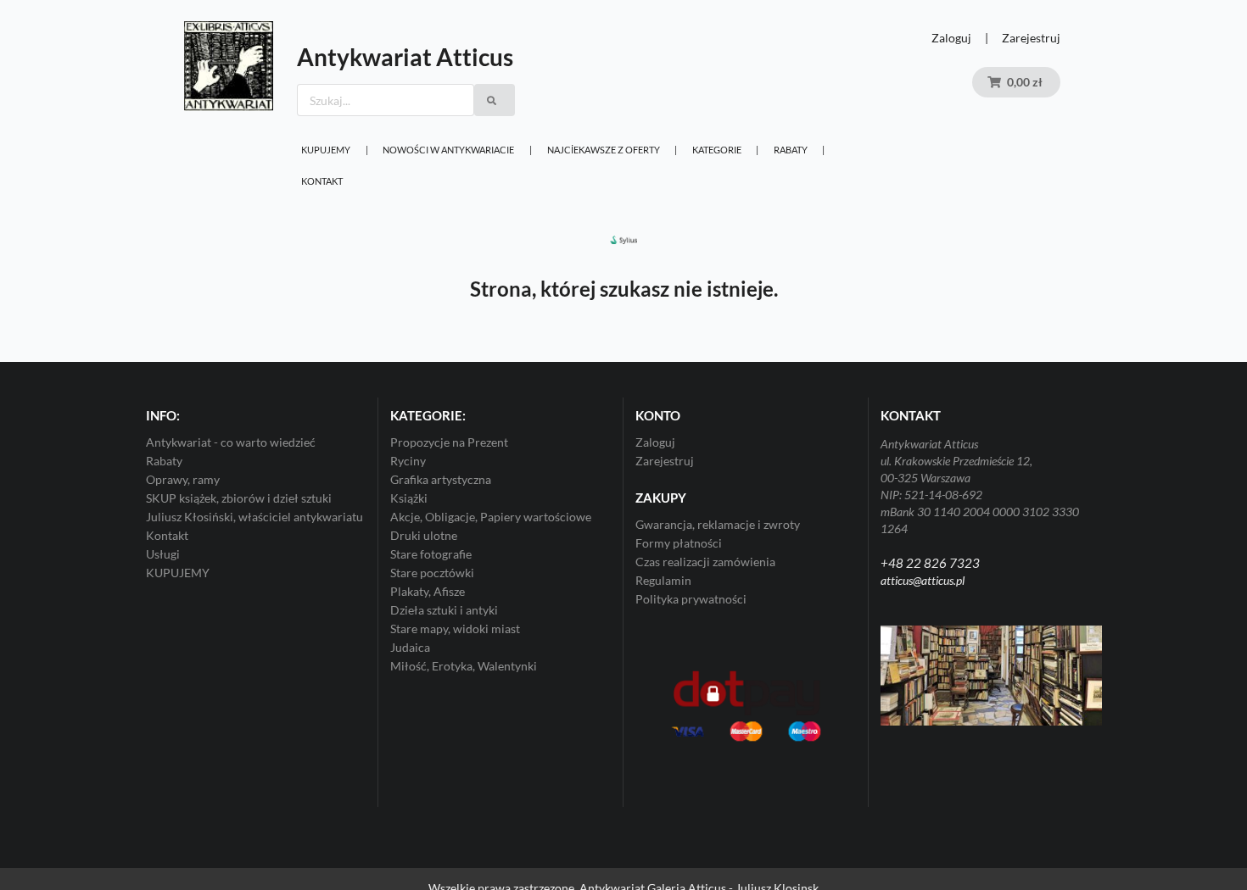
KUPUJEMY (325, 149)
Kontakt (322, 180)
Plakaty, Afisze (427, 591)
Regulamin (663, 580)
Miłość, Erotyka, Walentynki (463, 666)
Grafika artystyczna (440, 479)
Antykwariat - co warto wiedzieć (231, 442)
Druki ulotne (423, 535)
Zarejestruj (1031, 38)
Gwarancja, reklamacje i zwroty (717, 524)
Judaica (410, 647)
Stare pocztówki (432, 572)
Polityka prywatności (691, 599)
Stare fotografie (431, 554)
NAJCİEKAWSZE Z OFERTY (603, 149)
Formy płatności (678, 543)
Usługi (163, 554)
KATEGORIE (716, 149)
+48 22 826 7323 (930, 562)
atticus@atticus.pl (923, 580)
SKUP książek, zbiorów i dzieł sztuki (239, 498)
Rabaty (791, 149)
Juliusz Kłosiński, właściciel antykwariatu (254, 516)
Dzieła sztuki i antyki (444, 610)
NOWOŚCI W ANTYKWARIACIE (448, 149)
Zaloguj (951, 38)
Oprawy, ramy (183, 479)
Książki (409, 498)
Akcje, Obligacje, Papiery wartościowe (490, 516)
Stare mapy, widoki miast (455, 628)
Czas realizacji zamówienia (705, 561)
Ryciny (408, 460)
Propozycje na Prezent (449, 442)
